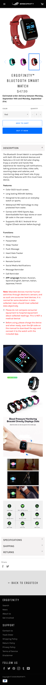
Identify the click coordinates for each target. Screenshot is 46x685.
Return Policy (9, 643)
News (5, 609)
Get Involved (8, 618)
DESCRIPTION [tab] (11, 148)
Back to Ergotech (24, 583)
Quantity (34, 108)
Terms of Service (10, 651)
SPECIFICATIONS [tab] (12, 539)
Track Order (8, 635)
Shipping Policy (10, 639)
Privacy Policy (9, 647)
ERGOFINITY (20, 677)
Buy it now (22, 131)
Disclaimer (8, 655)
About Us (7, 613)
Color (5, 108)
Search (6, 605)
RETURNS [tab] (8, 552)
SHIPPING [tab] (8, 546)
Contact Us (8, 630)
